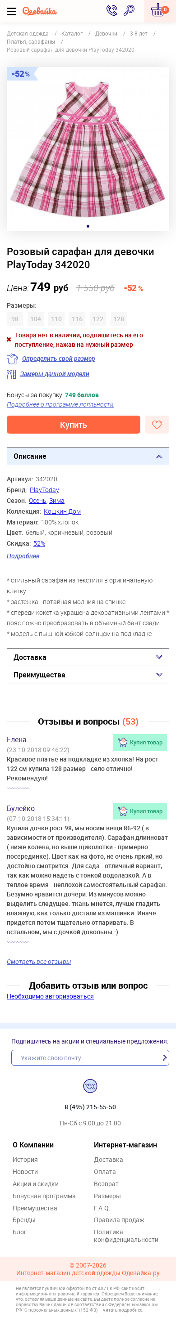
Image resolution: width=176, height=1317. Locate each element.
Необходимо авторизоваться (50, 996)
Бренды (24, 1220)
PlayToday (44, 489)
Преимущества (39, 675)
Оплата (105, 1172)
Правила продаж (119, 1220)
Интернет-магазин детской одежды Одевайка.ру (88, 1273)
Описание (30, 456)
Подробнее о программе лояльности (60, 404)
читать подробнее (122, 1310)
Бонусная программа (44, 1196)
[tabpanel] (88, 149)
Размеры (107, 1196)
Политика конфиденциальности (126, 1236)
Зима (57, 500)
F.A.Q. (102, 1208)
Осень (37, 500)
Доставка (30, 657)
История (25, 1160)
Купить (73, 424)
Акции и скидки (36, 1184)
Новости (25, 1172)
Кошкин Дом (62, 511)
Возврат (106, 1184)
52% (39, 543)
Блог (20, 1232)
